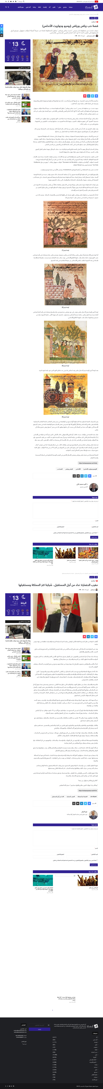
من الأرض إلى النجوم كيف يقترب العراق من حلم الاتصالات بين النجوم (13, 118)
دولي (60, 7)
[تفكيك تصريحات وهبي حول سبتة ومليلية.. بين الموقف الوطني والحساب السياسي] (26, 97)
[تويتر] (92, 96)
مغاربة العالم (94, 1074)
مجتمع (65, 7)
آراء (49, 7)
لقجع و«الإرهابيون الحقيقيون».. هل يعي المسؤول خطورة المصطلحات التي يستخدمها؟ (13, 111)
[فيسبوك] (96, 96)
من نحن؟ (24, 1044)
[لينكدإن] (88, 96)
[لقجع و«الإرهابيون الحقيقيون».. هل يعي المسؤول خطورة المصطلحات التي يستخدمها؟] (26, 112)
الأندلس (78, 469)
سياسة (70, 7)
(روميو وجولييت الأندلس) (90, 469)
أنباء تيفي (28, 7)
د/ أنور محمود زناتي (91, 36)
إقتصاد (45, 7)
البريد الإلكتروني (94, 527)
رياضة (34, 7)
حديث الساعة (94, 1052)
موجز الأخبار (21, 7)
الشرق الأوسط (93, 1062)
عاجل (96, 1069)
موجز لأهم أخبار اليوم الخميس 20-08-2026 (85, 1)
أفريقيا (94, 1057)
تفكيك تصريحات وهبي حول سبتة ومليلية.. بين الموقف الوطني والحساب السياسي (12, 96)
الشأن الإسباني (92, 1059)
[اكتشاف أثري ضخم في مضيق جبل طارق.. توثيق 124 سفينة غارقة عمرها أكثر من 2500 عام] (43, 553)
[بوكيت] (84, 96)
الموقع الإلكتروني (60, 527)
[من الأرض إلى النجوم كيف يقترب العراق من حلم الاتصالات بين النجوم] (26, 119)
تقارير (54, 7)
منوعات (91, 14)
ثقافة (39, 7)
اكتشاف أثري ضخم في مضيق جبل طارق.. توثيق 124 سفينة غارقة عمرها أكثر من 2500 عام (43, 561)
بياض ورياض (69, 469)
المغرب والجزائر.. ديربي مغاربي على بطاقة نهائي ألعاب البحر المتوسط (12, 103)
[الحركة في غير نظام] (65, 553)
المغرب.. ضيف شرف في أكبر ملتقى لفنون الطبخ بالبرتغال (88, 561)
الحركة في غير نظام (71, 560)
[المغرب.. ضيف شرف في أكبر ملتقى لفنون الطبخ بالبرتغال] (88, 553)
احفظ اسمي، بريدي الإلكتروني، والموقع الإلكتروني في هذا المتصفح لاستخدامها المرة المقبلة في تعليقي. (75, 533)
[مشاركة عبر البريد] (78, 476)
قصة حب (59, 469)
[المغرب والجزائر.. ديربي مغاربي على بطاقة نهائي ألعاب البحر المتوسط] (26, 104)
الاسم (96, 521)
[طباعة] (74, 476)
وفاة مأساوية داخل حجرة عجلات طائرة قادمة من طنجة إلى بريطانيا (17, 88)
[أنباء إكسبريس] (91, 7)
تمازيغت (95, 1047)
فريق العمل (23, 1041)
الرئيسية (95, 14)
